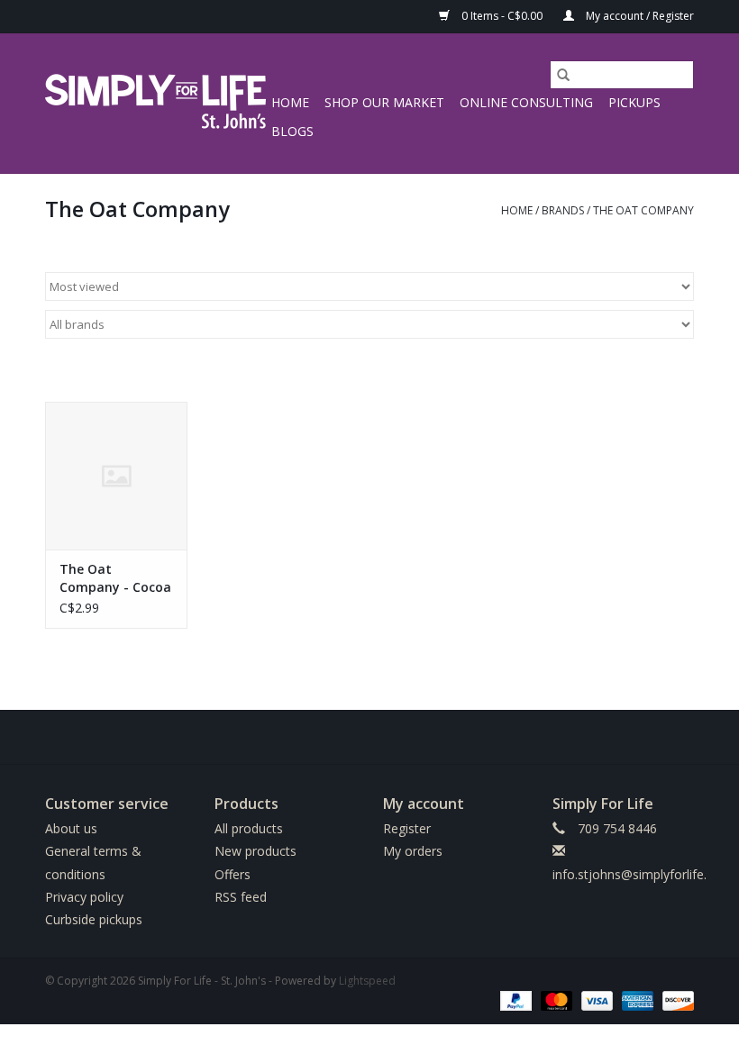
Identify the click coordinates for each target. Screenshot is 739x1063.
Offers (232, 874)
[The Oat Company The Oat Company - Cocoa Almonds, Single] (116, 476)
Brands (563, 210)
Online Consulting (526, 102)
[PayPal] (514, 999)
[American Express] (636, 999)
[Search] (563, 74)
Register (407, 828)
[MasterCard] (554, 999)
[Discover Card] (675, 999)
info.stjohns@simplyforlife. (629, 874)
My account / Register (638, 15)
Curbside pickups (93, 919)
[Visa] (595, 999)
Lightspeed (367, 980)
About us (71, 828)
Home (290, 102)
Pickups (634, 102)
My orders (412, 850)
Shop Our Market (384, 102)
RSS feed (240, 896)
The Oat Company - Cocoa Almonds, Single (115, 578)
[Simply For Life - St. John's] (155, 103)
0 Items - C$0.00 (502, 15)
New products (255, 850)
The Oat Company (643, 210)
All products (248, 828)
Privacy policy (84, 896)
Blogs (292, 131)
